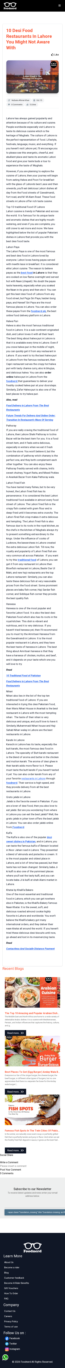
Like (56, 54)
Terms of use (11, 1326)
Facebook (14, 1338)
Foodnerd (18, 827)
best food (26, 272)
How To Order (11, 1293)
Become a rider (11, 1267)
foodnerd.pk (38, 311)
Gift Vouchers (11, 1288)
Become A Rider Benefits (16, 1283)
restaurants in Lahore (33, 778)
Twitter (13, 1343)
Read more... (14, 1033)
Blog (6, 1272)
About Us (8, 1262)
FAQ (6, 1298)
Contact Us (9, 1311)
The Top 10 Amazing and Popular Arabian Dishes (32, 1013)
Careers (8, 1316)
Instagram (14, 1349)
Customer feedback (14, 1278)
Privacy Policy (11, 1321)
